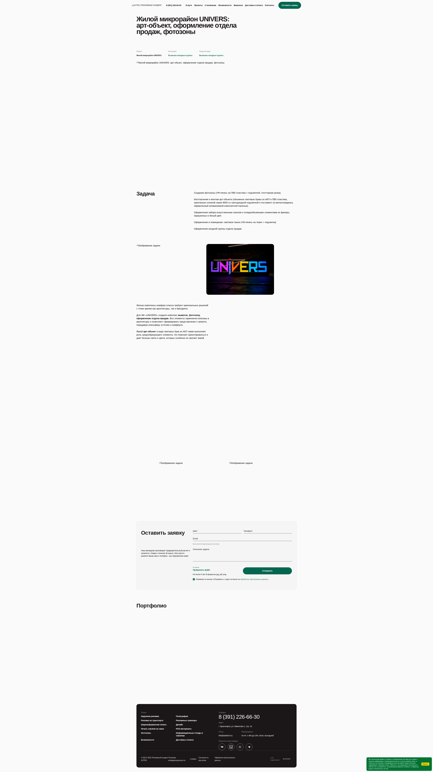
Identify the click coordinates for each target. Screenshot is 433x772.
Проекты (198, 5)
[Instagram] (231, 747)
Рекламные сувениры (186, 720)
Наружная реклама (150, 716)
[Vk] (222, 747)
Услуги (188, 5)
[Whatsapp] (240, 747)
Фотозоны (146, 733)
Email (195, 539)
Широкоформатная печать (154, 725)
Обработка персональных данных (225, 759)
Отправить (267, 571)
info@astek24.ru (226, 735)
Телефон (248, 531)
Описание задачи (201, 549)
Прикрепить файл (201, 570)
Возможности (224, 5)
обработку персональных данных (254, 579)
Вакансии (238, 5)
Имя (195, 531)
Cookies (193, 759)
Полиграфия (182, 716)
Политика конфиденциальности (176, 759)
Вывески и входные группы (180, 55)
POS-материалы (183, 729)
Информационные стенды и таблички (189, 734)
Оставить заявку (290, 5)
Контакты (269, 5)
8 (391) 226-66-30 (173, 5)
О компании (210, 5)
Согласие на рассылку (203, 759)
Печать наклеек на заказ (152, 729)
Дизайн (179, 725)
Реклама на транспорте (152, 720)
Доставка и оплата (254, 5)
